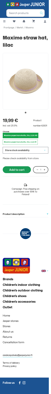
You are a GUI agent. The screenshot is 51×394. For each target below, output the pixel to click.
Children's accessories (19, 301)
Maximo (29, 27)
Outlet (7, 307)
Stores (6, 326)
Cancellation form (13, 342)
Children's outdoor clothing (23, 290)
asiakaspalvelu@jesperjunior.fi (17, 355)
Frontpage (9, 27)
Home (6, 315)
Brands (8, 279)
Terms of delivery (11, 362)
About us (8, 331)
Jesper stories (10, 321)
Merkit (20, 27)
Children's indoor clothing (21, 285)
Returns (7, 337)
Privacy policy (9, 366)
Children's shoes (15, 296)
